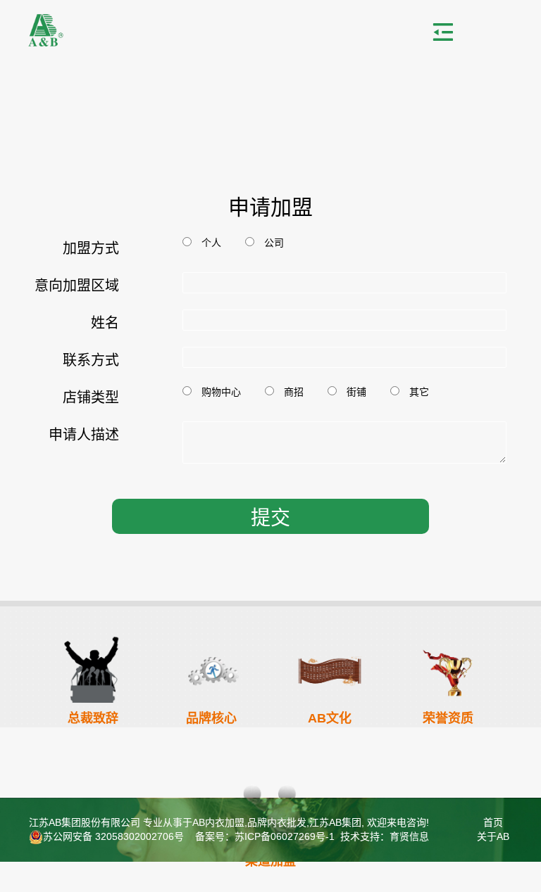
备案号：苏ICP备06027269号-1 (263, 836)
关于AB (493, 836)
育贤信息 (409, 836)
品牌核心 (211, 718)
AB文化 (330, 718)
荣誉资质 (448, 718)
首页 (493, 822)
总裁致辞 (93, 718)
